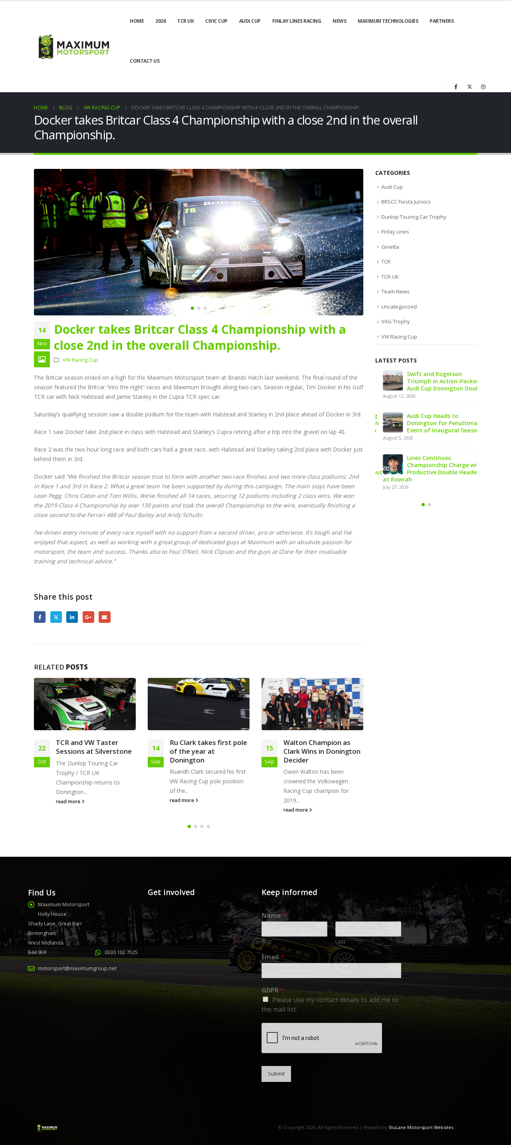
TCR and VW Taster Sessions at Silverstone (94, 747)
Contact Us (144, 60)
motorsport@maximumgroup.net (77, 968)
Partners (442, 21)
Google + (88, 617)
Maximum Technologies (388, 21)
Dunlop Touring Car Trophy (413, 216)
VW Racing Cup (80, 360)
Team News (395, 291)
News (339, 21)
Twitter (56, 617)
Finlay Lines (395, 231)
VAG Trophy (395, 321)
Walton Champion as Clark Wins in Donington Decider (321, 751)
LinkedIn (72, 617)
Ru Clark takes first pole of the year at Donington (208, 751)
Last (340, 941)
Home (137, 21)
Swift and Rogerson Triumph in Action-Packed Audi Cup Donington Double (438, 381)
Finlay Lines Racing (296, 21)
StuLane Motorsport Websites (420, 1127)
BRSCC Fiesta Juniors (406, 201)
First (266, 941)
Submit (276, 1073)
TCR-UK (390, 276)
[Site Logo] (73, 46)
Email (104, 617)
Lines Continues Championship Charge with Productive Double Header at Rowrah (425, 468)
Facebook (40, 617)
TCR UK (185, 21)
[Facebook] (455, 86)
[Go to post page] (85, 704)
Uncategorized (399, 306)
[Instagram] (483, 86)
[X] (469, 86)
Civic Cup (216, 21)
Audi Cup (250, 21)
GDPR (272, 990)
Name (273, 915)
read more (68, 801)
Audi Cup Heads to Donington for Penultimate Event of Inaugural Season (437, 423)
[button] (36, 242)
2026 (160, 21)
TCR (385, 261)
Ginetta (390, 246)
